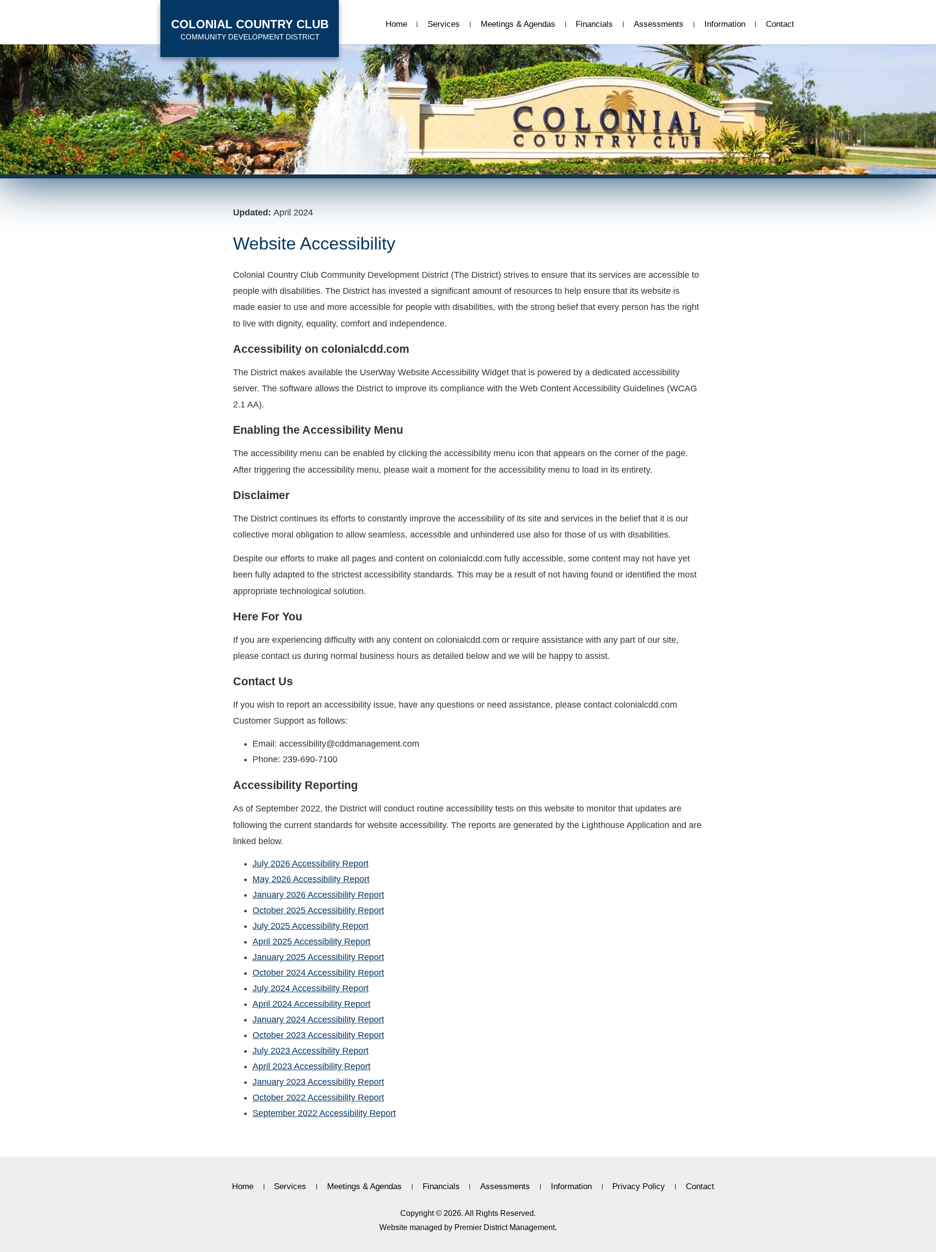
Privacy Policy (638, 1187)
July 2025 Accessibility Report (311, 926)
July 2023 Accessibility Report (311, 1051)
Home (396, 24)
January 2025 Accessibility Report (318, 957)
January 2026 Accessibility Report (318, 895)
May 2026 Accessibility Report (311, 879)
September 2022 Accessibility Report (324, 1113)
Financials (594, 24)
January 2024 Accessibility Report (318, 1019)
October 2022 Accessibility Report (318, 1097)
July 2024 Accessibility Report (311, 988)
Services (444, 24)
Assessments (658, 24)
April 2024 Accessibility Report (311, 1004)
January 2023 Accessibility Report (318, 1082)
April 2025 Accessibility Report (311, 941)
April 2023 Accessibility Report (311, 1066)
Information (724, 24)
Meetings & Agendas (518, 24)
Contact (780, 24)
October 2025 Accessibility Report (318, 910)
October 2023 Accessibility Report (318, 1035)
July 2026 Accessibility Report (311, 863)
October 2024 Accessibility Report (318, 973)
